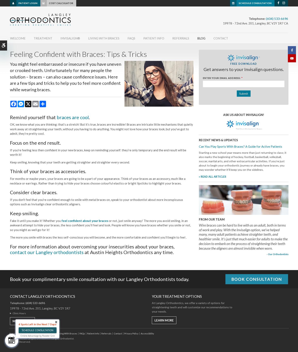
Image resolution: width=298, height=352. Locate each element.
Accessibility (147, 333)
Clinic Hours (19, 313)
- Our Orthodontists (277, 254)
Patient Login (27, 3)
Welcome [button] (18, 38)
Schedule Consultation (255, 3)
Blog (201, 38)
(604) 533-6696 (277, 18)
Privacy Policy (131, 333)
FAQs (82, 333)
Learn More (164, 320)
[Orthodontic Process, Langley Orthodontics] (243, 199)
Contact (220, 38)
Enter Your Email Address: (223, 78)
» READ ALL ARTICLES (212, 176)
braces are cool (73, 117)
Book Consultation (257, 279)
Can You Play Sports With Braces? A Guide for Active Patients (240, 146)
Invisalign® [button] (70, 38)
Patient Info (93, 333)
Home (12, 333)
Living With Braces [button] (103, 38)
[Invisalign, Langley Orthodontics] (243, 125)
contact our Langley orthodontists (47, 252)
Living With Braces (67, 333)
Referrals (180, 38)
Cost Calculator (61, 3)
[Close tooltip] (56, 322)
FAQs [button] (131, 38)
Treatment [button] (43, 38)
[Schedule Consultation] (11, 340)
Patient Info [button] (153, 38)
